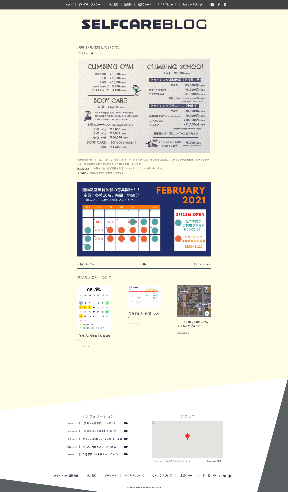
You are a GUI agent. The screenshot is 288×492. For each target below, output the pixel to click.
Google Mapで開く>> (215, 461)
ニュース (97, 53)
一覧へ (144, 264)
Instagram (83, 168)
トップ (69, 4)
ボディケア (111, 475)
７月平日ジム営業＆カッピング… (92, 454)
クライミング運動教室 (66, 475)
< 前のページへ (85, 264)
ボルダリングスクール (90, 4)
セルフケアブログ (192, 4)
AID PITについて (167, 4)
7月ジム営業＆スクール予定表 (91, 447)
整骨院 (128, 4)
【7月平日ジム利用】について (91, 431)
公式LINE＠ (88, 173)
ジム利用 (113, 4)
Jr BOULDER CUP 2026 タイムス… (95, 439)
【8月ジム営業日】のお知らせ (91, 423)
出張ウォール (145, 4)
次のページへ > (202, 264)
